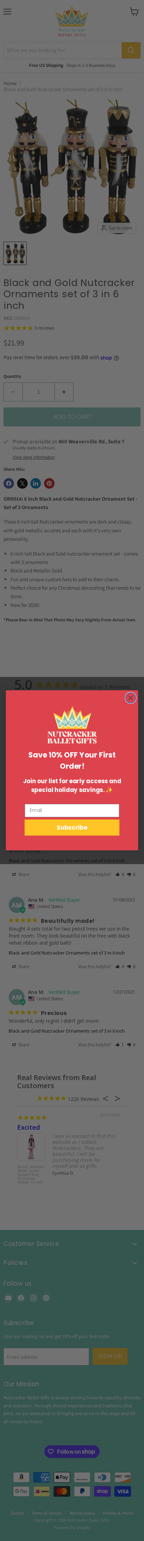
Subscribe (72, 828)
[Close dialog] (130, 698)
